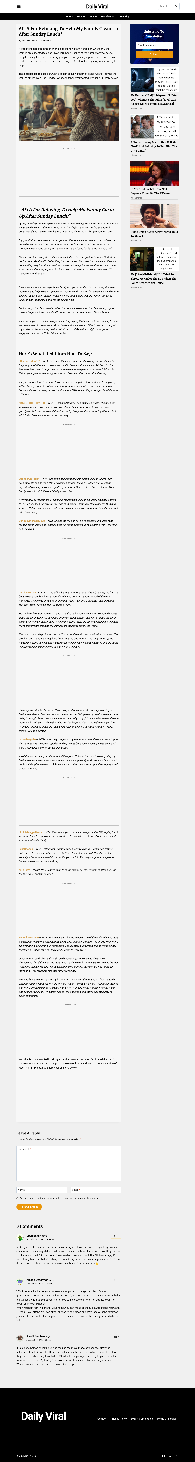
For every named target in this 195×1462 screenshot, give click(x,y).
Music (93, 16)
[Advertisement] (69, 175)
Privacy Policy (119, 1418)
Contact (102, 1418)
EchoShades (26, 848)
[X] (169, 1456)
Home (69, 16)
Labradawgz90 (27, 739)
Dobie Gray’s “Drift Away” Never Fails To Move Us (154, 234)
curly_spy (24, 869)
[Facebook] (163, 1456)
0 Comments (136, 108)
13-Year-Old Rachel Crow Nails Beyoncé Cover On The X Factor (150, 191)
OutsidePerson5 (28, 592)
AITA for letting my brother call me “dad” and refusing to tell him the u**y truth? (154, 146)
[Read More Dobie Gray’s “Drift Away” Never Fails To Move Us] (154, 216)
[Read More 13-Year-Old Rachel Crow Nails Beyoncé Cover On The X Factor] (154, 173)
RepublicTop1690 (29, 937)
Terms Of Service (166, 1418)
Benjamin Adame (29, 40)
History (81, 16)
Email (76, 1189)
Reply (116, 1236)
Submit (154, 54)
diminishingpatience (30, 832)
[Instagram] (176, 1456)
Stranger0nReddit (29, 478)
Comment (24, 1149)
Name (22, 1189)
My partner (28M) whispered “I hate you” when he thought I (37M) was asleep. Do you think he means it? (154, 99)
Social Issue (107, 16)
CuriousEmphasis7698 (32, 520)
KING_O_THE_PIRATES (32, 402)
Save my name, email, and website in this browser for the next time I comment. (59, 1198)
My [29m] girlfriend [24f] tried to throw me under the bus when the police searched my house (153, 279)
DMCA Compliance (142, 1418)
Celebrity (124, 16)
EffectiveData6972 (29, 361)
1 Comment (136, 155)
